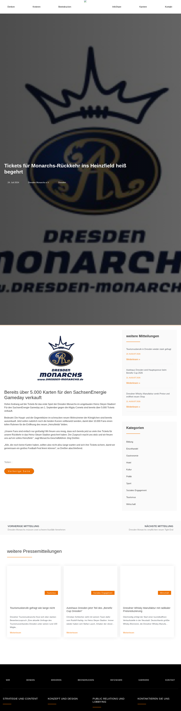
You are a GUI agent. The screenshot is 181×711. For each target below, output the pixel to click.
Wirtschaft (131, 504)
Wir (8, 680)
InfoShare (116, 7)
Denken (11, 7)
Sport (128, 483)
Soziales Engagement (136, 490)
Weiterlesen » (133, 359)
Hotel (128, 462)
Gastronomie (132, 455)
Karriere (143, 7)
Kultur (129, 469)
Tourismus (131, 497)
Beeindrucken (64, 7)
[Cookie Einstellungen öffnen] (6, 707)
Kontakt (168, 7)
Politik (129, 476)
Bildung (129, 442)
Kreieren (36, 7)
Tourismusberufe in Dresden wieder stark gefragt (148, 349)
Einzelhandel (132, 448)
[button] (67, 462)
